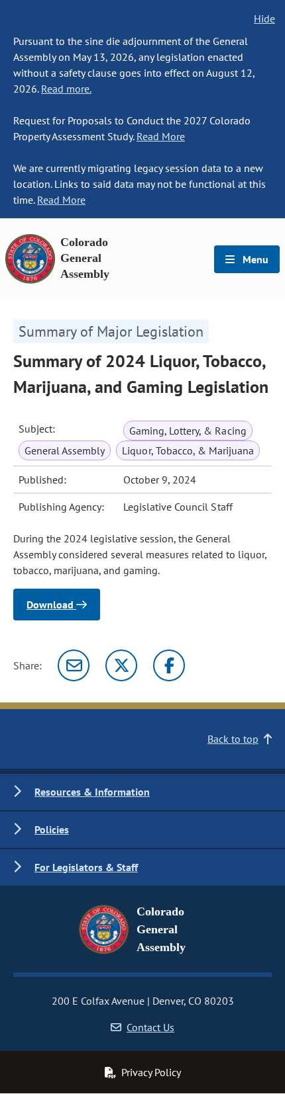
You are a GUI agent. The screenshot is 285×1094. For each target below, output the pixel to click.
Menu (254, 259)
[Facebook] (169, 665)
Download (51, 604)
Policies (51, 829)
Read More (161, 136)
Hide (264, 18)
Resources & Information (92, 791)
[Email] (73, 665)
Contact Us (150, 1027)
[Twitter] (121, 665)
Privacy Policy (151, 1072)
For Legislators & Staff (86, 867)
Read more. (66, 88)
